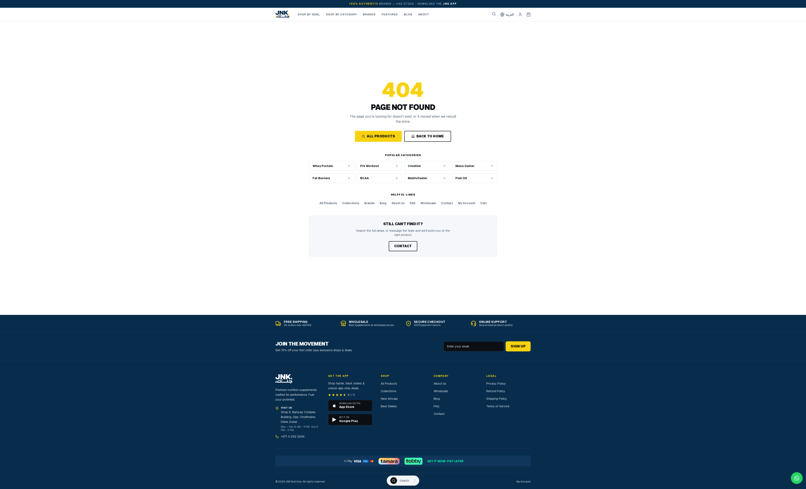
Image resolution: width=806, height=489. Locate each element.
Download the (437, 3)
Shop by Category (341, 14)
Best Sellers (389, 406)
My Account (466, 203)
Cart (483, 203)
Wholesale (428, 203)
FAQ (412, 203)
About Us (398, 203)
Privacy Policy (496, 383)
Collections (350, 203)
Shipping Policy (496, 399)
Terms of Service (497, 406)
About (423, 14)
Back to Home (430, 136)
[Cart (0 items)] (528, 14)
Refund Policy (495, 391)
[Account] (520, 14)
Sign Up (518, 346)
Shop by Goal (309, 14)
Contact (447, 203)
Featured (390, 14)
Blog (408, 14)
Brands (369, 14)
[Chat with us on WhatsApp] (797, 478)
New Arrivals (389, 399)
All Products (381, 136)
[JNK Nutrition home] (282, 14)
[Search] (494, 14)
